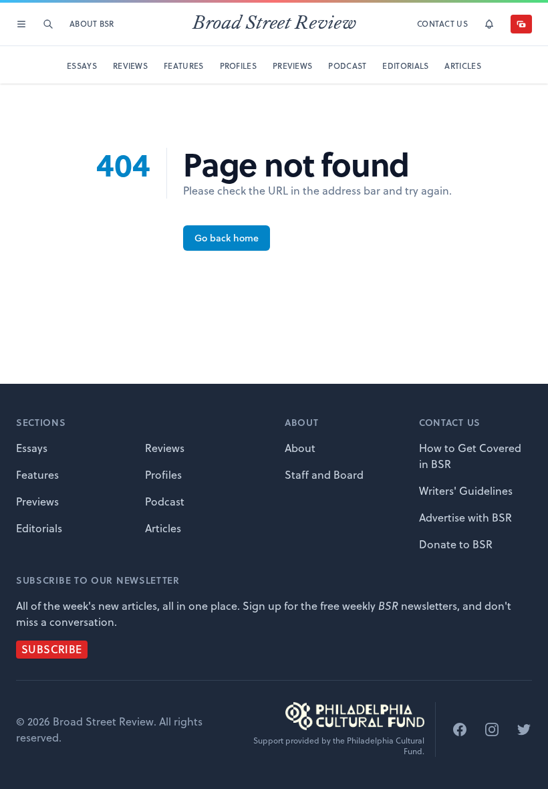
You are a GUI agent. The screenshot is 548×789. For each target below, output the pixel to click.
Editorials (39, 528)
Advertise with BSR (465, 517)
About (300, 448)
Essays (31, 448)
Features (37, 474)
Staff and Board (324, 474)
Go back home (226, 238)
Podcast (164, 501)
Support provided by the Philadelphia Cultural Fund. (338, 746)
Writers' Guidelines (466, 490)
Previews (37, 501)
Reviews (164, 448)
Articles (163, 528)
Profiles (163, 474)
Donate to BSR (456, 544)
